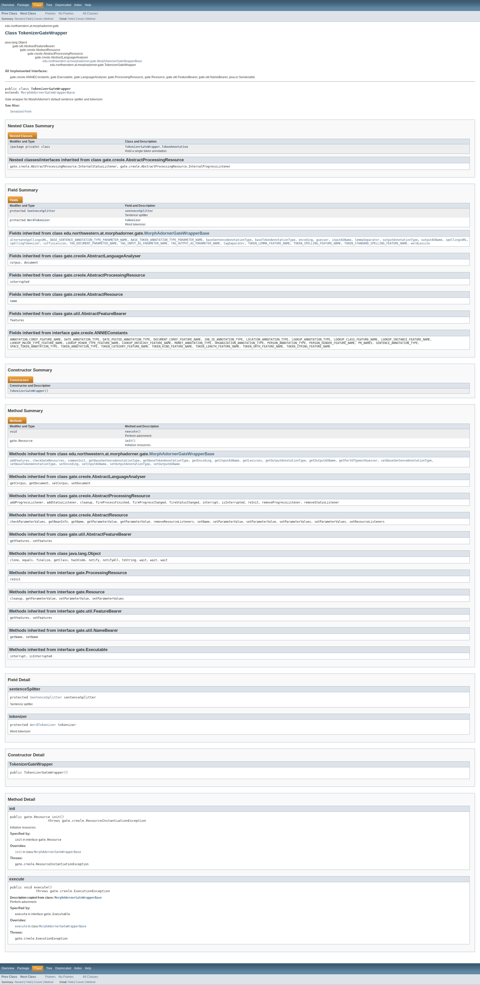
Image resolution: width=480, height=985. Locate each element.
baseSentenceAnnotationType (229, 240)
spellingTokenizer (25, 243)
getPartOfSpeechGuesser (358, 460)
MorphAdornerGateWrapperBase (48, 92)
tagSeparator (234, 243)
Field (29, 18)
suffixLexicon (54, 243)
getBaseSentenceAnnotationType (114, 460)
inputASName (341, 240)
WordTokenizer (38, 220)
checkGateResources (48, 460)
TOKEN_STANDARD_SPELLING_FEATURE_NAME (375, 243)
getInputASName (227, 460)
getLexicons (252, 460)
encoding (306, 240)
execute (131, 431)
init (128, 441)
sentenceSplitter (139, 211)
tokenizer (133, 220)
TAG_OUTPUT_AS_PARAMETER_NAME (195, 243)
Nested (19, 18)
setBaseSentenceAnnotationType (406, 460)
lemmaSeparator (367, 240)
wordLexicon (420, 243)
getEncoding (201, 460)
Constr (38, 18)
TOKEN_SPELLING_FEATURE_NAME (317, 243)
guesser (322, 240)
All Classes (90, 13)
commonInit (76, 460)
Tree (49, 5)
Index (78, 5)
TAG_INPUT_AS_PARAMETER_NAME (144, 243)
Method (48, 18)
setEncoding (68, 464)
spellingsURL (456, 240)
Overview (8, 5)
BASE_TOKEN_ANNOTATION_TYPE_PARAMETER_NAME (166, 240)
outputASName (431, 240)
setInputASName (94, 464)
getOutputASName (322, 460)
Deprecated (63, 5)
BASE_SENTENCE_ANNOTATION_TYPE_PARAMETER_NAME (88, 240)
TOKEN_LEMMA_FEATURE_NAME (269, 243)
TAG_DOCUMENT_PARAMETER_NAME (93, 243)
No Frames (66, 13)
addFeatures (19, 460)
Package (23, 5)
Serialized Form (21, 111)
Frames (50, 13)
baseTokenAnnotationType (275, 240)
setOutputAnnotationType (130, 464)
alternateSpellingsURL (28, 240)
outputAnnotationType (400, 240)
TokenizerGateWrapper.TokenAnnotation (156, 147)
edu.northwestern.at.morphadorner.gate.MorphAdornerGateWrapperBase (92, 61)
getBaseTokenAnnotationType (165, 460)
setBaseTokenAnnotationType (33, 464)
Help (88, 5)
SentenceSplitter (41, 211)
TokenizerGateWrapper (27, 391)
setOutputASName (167, 464)
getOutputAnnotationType (286, 460)
